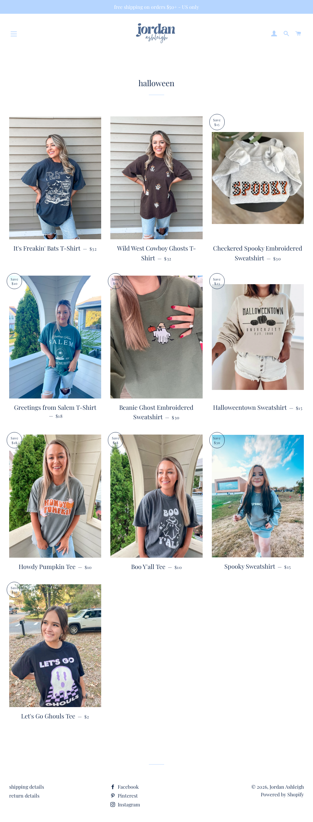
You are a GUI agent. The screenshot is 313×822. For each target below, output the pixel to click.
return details (24, 795)
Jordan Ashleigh (287, 786)
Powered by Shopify (282, 794)
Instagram (128, 804)
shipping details (26, 786)
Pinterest (127, 795)
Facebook (127, 786)
